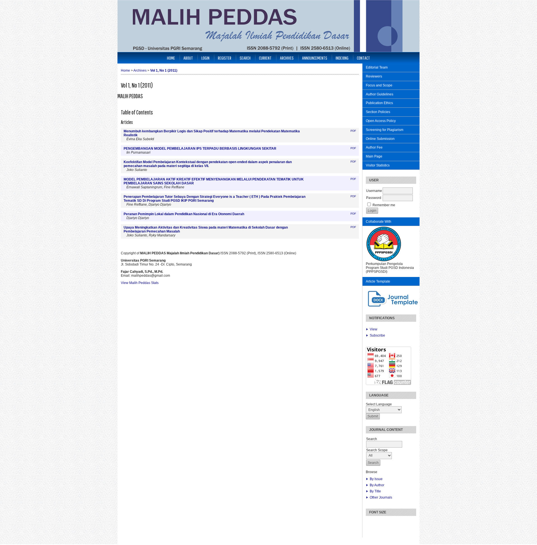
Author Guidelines (379, 94)
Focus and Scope (379, 85)
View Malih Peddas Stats (140, 283)
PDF (353, 130)
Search (245, 57)
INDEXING (342, 57)
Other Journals (381, 497)
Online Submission (380, 139)
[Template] (393, 307)
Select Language (379, 404)
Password (373, 198)
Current (265, 57)
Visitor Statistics (378, 165)
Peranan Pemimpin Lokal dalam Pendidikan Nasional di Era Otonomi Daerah (184, 214)
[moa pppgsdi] (384, 261)
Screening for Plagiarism (384, 130)
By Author (377, 485)
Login (205, 57)
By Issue (376, 479)
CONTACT (363, 57)
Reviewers (374, 76)
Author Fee (374, 147)
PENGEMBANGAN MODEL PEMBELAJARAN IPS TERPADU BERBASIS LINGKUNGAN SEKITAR (200, 149)
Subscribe (377, 335)
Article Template (378, 281)
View (373, 329)
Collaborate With (378, 222)
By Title (375, 491)
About (188, 57)
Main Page (374, 156)
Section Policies (378, 112)
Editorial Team (377, 67)
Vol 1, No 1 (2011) (163, 70)
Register (224, 57)
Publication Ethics (379, 103)
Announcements (314, 57)
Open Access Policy (381, 121)
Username (374, 191)
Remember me (384, 205)
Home (171, 57)
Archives (287, 57)
